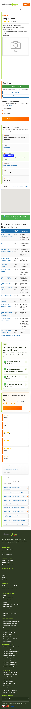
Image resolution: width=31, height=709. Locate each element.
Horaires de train (6, 562)
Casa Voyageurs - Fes (8, 685)
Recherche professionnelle (8, 552)
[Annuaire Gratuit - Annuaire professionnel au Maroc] (15, 534)
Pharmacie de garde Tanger (10, 653)
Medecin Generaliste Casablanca (11, 604)
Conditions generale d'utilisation (10, 585)
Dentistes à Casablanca (9, 632)
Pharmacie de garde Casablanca (11, 646)
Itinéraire (11, 105)
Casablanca (6, 147)
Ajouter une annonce (7, 554)
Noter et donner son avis (16, 119)
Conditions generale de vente (9, 588)
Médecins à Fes (7, 636)
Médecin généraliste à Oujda (10, 639)
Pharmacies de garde (7, 564)
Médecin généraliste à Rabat (10, 623)
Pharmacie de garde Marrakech (11, 651)
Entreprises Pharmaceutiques (15, 9)
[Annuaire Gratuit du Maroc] (15, 4)
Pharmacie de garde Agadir (10, 657)
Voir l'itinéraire (7, 141)
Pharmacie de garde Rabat (9, 649)
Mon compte (5, 570)
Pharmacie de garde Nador (9, 666)
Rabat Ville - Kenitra (8, 688)
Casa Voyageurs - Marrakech (10, 674)
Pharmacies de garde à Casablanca (20, 186)
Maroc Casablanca (7, 606)
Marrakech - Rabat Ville (9, 683)
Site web (16, 96)
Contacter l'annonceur (10, 466)
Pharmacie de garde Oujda (9, 660)
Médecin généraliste (8, 597)
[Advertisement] (16, 66)
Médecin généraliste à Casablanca (11, 621)
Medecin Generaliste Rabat (10, 613)
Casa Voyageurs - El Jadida (10, 690)
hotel (4, 611)
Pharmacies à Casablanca (9, 625)
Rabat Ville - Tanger (8, 681)
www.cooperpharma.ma (10, 165)
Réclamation (7, 472)
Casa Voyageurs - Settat (9, 692)
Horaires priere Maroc (7, 560)
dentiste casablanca (8, 608)
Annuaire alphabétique (7, 549)
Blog (3, 573)
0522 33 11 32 (16, 86)
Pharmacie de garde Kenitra (10, 662)
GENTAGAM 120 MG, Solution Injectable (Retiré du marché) (6, 314)
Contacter (16, 92)
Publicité (4, 577)
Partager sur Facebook (11, 469)
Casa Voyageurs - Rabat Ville (10, 672)
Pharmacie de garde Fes (9, 655)
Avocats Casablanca (8, 600)
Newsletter (4, 579)
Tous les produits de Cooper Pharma (10, 335)
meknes (5, 615)
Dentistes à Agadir (7, 634)
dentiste (5, 602)
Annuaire (4, 9)
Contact (4, 575)
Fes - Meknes (6, 679)
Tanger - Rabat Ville (8, 676)
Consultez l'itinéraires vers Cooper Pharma (16, 217)
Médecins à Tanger (7, 630)
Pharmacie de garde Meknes (10, 664)
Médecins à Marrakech (8, 627)
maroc (4, 595)
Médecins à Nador (7, 641)
